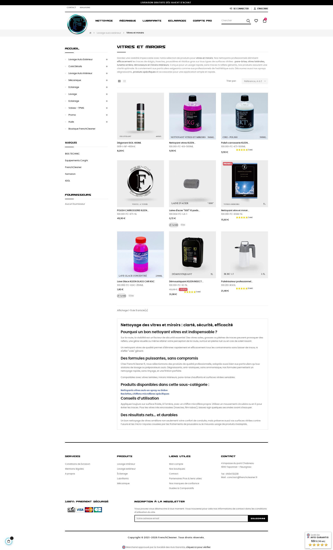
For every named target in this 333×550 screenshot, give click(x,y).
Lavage (73, 94)
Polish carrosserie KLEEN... (235, 143)
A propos (70, 474)
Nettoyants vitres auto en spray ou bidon (144, 390)
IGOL (67, 181)
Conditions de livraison (77, 464)
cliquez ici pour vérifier (198, 547)
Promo (72, 115)
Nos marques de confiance (184, 483)
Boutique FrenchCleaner (82, 129)
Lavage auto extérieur (81, 59)
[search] (248, 20)
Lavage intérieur (126, 464)
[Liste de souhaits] (157, 99)
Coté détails (75, 66)
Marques (71, 143)
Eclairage (74, 87)
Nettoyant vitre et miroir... (235, 210)
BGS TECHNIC (72, 154)
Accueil (72, 48)
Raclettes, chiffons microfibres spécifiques (145, 394)
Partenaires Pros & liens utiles (185, 479)
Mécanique (75, 80)
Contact (71, 7)
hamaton (70, 174)
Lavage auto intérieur (80, 73)
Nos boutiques (177, 469)
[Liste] (124, 81)
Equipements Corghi (76, 160)
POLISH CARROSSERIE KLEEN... (133, 210)
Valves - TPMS (76, 108)
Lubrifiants (123, 479)
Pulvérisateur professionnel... (237, 281)
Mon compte (176, 464)
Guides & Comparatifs (181, 488)
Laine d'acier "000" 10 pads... (184, 210)
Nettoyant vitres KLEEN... (182, 143)
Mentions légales (74, 469)
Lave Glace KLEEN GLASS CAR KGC (136, 281)
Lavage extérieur (126, 469)
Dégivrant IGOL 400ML (129, 143)
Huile (71, 122)
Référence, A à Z (255, 81)
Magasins (85, 7)
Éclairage (122, 474)
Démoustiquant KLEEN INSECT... (186, 281)
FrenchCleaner (73, 167)
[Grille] (119, 81)
